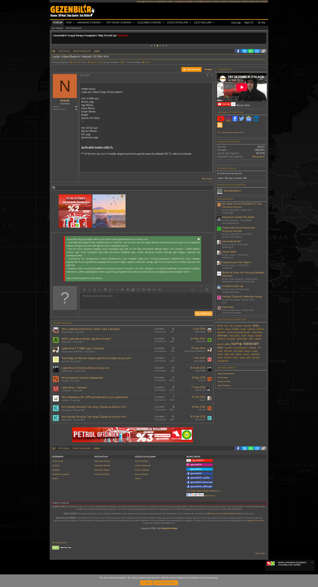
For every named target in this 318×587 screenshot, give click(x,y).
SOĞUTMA (227, 268)
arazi (227, 329)
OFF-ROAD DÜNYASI (119, 22)
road (254, 351)
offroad (228, 351)
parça (247, 351)
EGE (224, 302)
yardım (256, 357)
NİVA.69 (76, 62)
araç (256, 325)
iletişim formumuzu (256, 520)
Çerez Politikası (141, 474)
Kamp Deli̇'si (229, 251)
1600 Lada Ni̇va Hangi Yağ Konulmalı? (86, 338)
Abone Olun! (209, 495)
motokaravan (240, 347)
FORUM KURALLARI (250, 2)
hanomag (227, 307)
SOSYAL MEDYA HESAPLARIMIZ (227, 2)
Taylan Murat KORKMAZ (72, 351)
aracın (220, 329)
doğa (251, 335)
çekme (251, 329)
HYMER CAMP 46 (232, 286)
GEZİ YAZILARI (203, 22)
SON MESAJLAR (225, 199)
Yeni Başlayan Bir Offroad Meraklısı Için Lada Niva (94, 397)
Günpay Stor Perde (224, 381)
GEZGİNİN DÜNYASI (149, 22)
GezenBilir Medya (169, 528)
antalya (247, 325)
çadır (243, 329)
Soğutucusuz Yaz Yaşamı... (237, 262)
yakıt (248, 357)
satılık (238, 354)
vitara (236, 357)
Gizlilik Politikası (142, 470)
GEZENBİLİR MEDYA (203, 2)
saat (226, 354)
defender (222, 335)
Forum (57, 22)
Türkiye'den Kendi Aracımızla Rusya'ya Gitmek (238, 229)
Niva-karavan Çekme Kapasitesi (82, 377)
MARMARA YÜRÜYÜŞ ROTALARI (238, 281)
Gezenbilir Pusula (102, 461)
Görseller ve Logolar (60, 474)
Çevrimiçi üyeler (227, 168)
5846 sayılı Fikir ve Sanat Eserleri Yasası (224, 513)
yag (242, 357)
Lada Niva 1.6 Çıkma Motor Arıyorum (85, 368)
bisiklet (235, 329)
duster (258, 335)
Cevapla (208, 178)
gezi (251, 339)
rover (220, 354)
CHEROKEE (228, 212)
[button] (74, 23)
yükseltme (222, 361)
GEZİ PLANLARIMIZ (231, 237)
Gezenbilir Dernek (102, 465)
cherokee (257, 332)
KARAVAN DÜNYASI (89, 22)
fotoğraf (231, 339)
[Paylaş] (207, 75)
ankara (238, 325)
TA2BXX (65, 400)
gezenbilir (242, 339)
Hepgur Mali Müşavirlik (226, 374)
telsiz (220, 357)
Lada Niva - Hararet (74, 387)
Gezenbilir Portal (101, 474)
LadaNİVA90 (66, 371)
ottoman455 (200, 390)
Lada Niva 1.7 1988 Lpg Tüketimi (82, 348)
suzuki (246, 354)
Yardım (138, 478)
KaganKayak (67, 332)
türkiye (227, 357)
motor (252, 347)
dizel (243, 335)
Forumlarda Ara (73, 28)
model (228, 347)
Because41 (258, 156)
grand (220, 344)
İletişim (55, 478)
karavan (251, 343)
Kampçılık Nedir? (231, 241)
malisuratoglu (200, 361)
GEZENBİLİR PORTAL (165, 2)
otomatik (238, 351)
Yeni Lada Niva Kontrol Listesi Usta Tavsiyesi (90, 329)
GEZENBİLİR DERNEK (184, 2)
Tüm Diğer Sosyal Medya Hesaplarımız (203, 491)
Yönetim (55, 465)
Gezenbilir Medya (102, 470)
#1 (211, 75)
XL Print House (223, 378)
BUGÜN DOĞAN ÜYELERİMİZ (231, 184)
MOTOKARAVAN (230, 223)
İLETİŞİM (263, 2)
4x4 (226, 325)
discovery (234, 335)
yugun (203, 400)
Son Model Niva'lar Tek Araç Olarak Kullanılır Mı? (94, 407)
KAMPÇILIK (227, 247)
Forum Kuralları (141, 461)
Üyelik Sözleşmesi (143, 465)
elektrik (221, 339)
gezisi (258, 339)
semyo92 (65, 361)
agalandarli (66, 342)
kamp (236, 343)
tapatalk (255, 354)
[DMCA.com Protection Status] (62, 549)
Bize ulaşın (260, 553)
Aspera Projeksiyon (224, 385)
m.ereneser (66, 390)
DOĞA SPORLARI (177, 22)
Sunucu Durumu (59, 542)
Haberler (56, 470)
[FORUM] (54, 51)
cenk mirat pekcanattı (238, 332)
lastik (220, 347)
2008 (220, 325)
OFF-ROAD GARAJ (231, 312)
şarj (232, 354)
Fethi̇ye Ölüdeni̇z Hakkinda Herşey (242, 296)
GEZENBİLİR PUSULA (146, 2)
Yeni (69, 22)
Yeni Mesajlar (57, 28)
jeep (227, 344)
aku (231, 325)
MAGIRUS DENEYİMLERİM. (238, 217)
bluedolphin (232, 190)
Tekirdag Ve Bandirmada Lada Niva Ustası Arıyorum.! (96, 358)
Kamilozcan (66, 410)
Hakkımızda (57, 461)
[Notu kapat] (312, 563)
